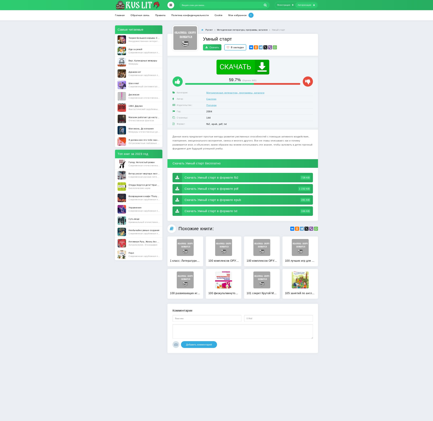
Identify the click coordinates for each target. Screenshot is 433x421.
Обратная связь (140, 15)
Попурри (211, 105)
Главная (120, 15)
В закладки (237, 47)
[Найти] (265, 5)
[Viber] (270, 47)
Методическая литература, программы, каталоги (235, 92)
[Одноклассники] (256, 47)
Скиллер (211, 99)
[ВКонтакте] (251, 47)
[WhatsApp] (275, 47)
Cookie (219, 15)
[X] (265, 47)
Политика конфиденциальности (190, 15)
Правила (160, 15)
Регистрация (283, 5)
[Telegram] (261, 47)
